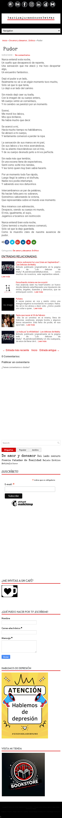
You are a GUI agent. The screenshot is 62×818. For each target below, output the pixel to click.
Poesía (6, 460)
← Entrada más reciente (16, 350)
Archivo (35, 450)
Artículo (7, 464)
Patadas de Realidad (26, 460)
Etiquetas (8, 450)
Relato (46, 460)
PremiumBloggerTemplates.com (37, 811)
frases (15, 464)
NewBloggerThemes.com (54, 811)
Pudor (10, 49)
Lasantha (25, 811)
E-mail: (10, 484)
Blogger (34, 808)
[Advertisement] (31, 544)
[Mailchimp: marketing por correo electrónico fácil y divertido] (22, 506)
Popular (22, 450)
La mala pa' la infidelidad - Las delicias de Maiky (38, 331)
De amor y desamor (18, 40)
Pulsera (19, 299)
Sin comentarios (22, 55)
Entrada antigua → (49, 350)
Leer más (6, 276)
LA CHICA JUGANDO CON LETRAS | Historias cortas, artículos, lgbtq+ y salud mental (35, 807)
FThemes (9, 811)
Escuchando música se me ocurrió (32, 282)
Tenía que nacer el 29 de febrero (30, 315)
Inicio (4, 40)
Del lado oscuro (48, 456)
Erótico (32, 40)
